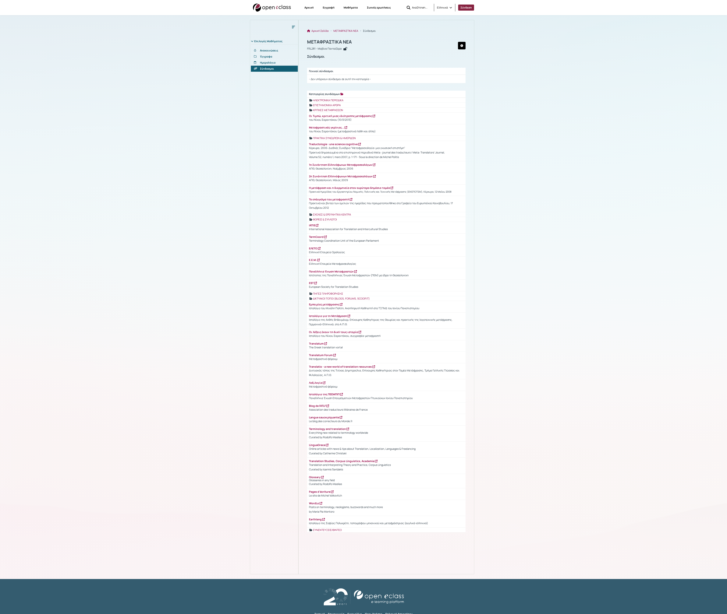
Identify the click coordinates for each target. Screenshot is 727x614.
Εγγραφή (329, 7)
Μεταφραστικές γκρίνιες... (327, 127)
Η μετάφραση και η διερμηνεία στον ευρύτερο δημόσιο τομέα (350, 188)
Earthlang (315, 519)
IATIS (312, 225)
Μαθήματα (351, 7)
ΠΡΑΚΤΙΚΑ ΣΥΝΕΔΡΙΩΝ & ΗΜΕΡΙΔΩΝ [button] (334, 138)
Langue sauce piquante (324, 417)
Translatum (316, 343)
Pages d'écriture (320, 491)
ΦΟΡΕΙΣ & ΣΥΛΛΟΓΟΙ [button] (325, 219)
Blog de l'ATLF (317, 406)
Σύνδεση (466, 7)
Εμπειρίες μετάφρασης (324, 304)
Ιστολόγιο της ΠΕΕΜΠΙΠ (324, 394)
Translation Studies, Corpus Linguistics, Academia (342, 461)
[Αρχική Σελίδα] (272, 7)
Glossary (315, 477)
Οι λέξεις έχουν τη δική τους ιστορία (334, 332)
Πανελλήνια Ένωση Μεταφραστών (331, 271)
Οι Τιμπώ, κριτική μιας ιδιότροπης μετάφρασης (341, 116)
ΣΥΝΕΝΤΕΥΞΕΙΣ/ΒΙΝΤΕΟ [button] (327, 530)
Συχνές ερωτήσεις (379, 7)
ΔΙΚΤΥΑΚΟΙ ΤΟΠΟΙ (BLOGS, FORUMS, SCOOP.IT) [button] (341, 298)
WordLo (314, 503)
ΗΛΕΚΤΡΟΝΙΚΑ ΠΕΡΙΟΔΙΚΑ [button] (328, 100)
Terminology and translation (327, 429)
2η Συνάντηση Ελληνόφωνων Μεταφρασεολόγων (341, 176)
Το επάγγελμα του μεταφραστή (329, 199)
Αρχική (309, 7)
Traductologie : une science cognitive (333, 144)
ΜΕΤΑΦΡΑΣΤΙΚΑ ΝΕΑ (345, 30)
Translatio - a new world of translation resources (340, 366)
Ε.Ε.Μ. (313, 260)
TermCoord (316, 237)
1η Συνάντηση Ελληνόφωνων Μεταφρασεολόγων (341, 165)
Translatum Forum (321, 355)
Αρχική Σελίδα (320, 30)
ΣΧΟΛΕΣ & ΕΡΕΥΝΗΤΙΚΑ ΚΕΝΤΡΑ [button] (332, 214)
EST (311, 283)
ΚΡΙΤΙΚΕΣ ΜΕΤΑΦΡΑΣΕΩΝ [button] (328, 110)
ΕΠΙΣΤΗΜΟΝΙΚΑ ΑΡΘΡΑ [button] (327, 105)
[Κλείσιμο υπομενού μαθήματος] (293, 27)
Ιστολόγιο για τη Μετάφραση (328, 316)
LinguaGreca (317, 445)
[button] (444, 7)
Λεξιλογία (316, 382)
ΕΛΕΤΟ (313, 248)
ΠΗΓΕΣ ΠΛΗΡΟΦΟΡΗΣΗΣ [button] (328, 293)
